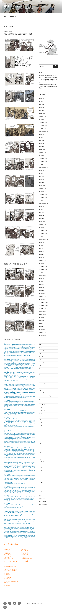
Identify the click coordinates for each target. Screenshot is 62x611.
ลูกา (40, 440)
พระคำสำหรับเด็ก (43, 405)
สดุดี (40, 444)
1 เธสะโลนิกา (42, 351)
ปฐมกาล (41, 399)
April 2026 (41, 110)
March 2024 (42, 185)
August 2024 (42, 170)
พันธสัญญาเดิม (42, 408)
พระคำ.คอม (12, 5)
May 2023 (41, 215)
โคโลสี (40, 470)
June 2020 (41, 320)
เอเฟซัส (40, 468)
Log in (40, 495)
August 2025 (42, 134)
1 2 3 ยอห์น (41, 345)
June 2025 (41, 140)
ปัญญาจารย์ (41, 402)
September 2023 (43, 203)
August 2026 (42, 98)
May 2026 (41, 107)
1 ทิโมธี (40, 348)
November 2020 (43, 305)
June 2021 (41, 284)
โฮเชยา (40, 485)
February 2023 (42, 224)
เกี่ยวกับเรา (13, 16)
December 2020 (43, 302)
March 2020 (42, 329)
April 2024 (41, 182)
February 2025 (42, 152)
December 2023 (43, 194)
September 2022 (43, 239)
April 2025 (41, 146)
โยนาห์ (40, 474)
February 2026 (42, 116)
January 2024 (42, 191)
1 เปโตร (40, 354)
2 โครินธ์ (41, 369)
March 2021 (42, 293)
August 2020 (42, 314)
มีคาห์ (40, 429)
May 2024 (41, 179)
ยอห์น (40, 432)
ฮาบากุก (41, 455)
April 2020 (41, 326)
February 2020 (42, 332)
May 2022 (41, 251)
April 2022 (41, 254)
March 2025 (42, 149)
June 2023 (41, 212)
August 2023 (42, 206)
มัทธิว (40, 420)
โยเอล (40, 476)
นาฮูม (40, 390)
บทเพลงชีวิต (42, 393)
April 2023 (41, 218)
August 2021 (42, 278)
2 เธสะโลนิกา (42, 363)
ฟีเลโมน (41, 417)
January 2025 (42, 155)
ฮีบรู (40, 459)
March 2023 (42, 221)
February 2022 (42, 260)
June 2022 (41, 248)
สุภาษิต (40, 447)
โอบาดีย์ (41, 483)
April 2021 (41, 290)
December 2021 (43, 266)
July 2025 (41, 137)
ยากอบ (40, 434)
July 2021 (41, 281)
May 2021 (41, 287)
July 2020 (41, 317)
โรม (40, 479)
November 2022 (43, 233)
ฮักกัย (40, 453)
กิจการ (40, 381)
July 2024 (41, 173)
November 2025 (43, 125)
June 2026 (41, 104)
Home (5, 16)
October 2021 (42, 272)
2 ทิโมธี (40, 360)
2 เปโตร (41, 366)
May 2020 (41, 323)
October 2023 (42, 200)
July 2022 (41, 245)
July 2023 (41, 209)
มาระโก (41, 423)
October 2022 (42, 236)
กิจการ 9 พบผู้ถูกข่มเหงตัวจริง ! (18, 34)
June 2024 (41, 176)
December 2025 (43, 122)
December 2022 (43, 230)
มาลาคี (40, 425)
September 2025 (43, 131)
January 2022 (42, 263)
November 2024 (43, 161)
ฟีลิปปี (40, 414)
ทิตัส (40, 387)
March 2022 (42, 257)
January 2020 (42, 335)
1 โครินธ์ (41, 357)
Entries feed (42, 498)
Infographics (42, 372)
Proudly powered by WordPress (35, 603)
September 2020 (43, 311)
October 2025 (42, 128)
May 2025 (41, 143)
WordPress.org (43, 504)
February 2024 (42, 188)
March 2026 (42, 113)
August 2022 (42, 242)
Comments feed (43, 501)
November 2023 (43, 197)
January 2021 (42, 299)
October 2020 (42, 308)
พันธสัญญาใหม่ (42, 411)
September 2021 (43, 275)
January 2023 (42, 227)
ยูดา (40, 438)
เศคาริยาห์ (41, 461)
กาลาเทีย (41, 378)
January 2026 (42, 119)
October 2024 (42, 164)
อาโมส (40, 449)
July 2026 (41, 101)
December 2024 (43, 158)
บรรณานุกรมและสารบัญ (45, 396)
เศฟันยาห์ (41, 464)
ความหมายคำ (42, 384)
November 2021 (43, 269)
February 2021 (42, 296)
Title (40, 375)
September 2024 (43, 167)
